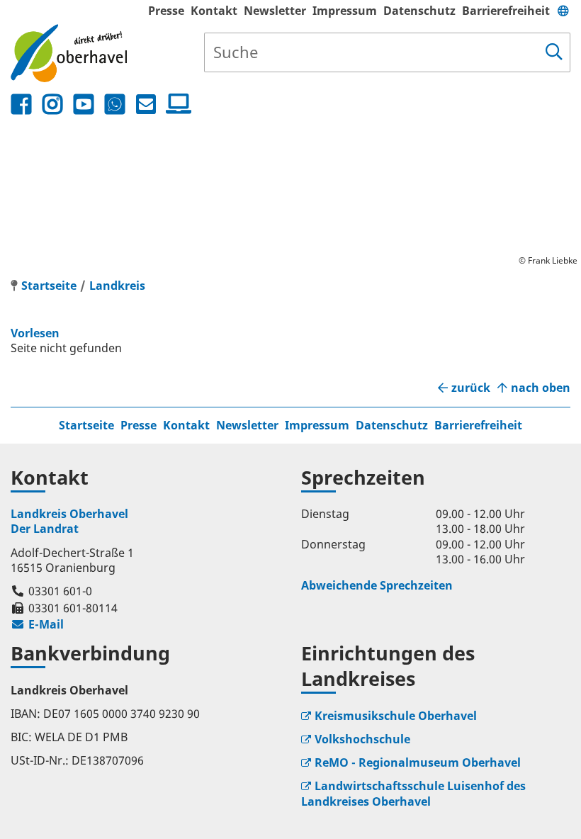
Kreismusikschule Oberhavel (396, 715)
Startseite (86, 425)
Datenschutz (419, 10)
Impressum (344, 10)
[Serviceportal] (175, 104)
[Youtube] (83, 104)
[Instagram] (52, 104)
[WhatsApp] (115, 104)
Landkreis (117, 285)
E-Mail (37, 624)
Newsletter (275, 10)
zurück (470, 388)
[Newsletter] (146, 104)
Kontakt (214, 10)
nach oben (540, 388)
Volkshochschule (362, 739)
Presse (166, 10)
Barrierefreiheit (506, 10)
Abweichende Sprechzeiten (377, 585)
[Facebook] (21, 104)
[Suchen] (554, 52)
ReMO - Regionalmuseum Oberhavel (418, 762)
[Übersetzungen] (563, 10)
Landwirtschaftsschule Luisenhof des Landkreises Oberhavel (413, 793)
